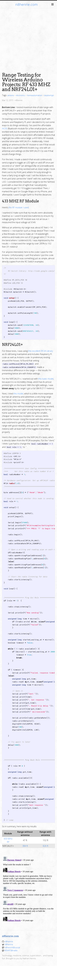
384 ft (25, 845)
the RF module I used (19, 207)
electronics (20, 95)
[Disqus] (28, 888)
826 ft (45, 845)
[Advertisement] (28, 38)
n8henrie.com (26, 4)
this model (18, 393)
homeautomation (34, 95)
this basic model (45, 378)
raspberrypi (49, 95)
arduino (10, 95)
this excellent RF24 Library (40, 350)
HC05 (4, 128)
